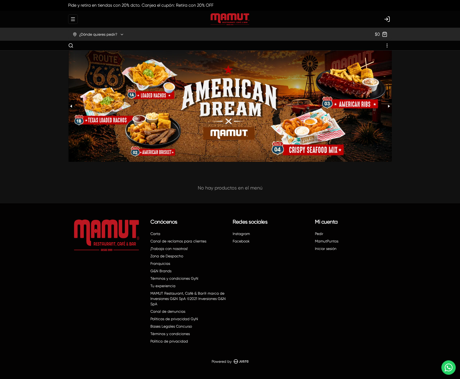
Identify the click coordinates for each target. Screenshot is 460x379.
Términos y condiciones (170, 334)
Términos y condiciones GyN (174, 278)
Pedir (319, 234)
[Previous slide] (71, 106)
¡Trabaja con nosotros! (169, 248)
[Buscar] (70, 45)
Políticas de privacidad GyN (174, 319)
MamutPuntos (326, 241)
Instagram (241, 234)
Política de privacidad (169, 341)
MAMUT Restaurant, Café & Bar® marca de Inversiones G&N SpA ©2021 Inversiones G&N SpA (188, 298)
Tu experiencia (162, 286)
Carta (155, 234)
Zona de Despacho (166, 256)
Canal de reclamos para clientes (178, 241)
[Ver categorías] (387, 45)
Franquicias (160, 263)
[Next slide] (388, 106)
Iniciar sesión (325, 248)
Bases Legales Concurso (171, 326)
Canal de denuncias (167, 311)
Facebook (241, 241)
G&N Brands (160, 271)
